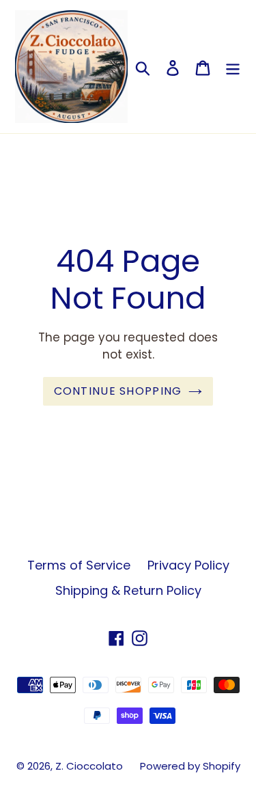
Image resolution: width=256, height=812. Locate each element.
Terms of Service (78, 565)
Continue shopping (118, 391)
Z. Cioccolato (89, 766)
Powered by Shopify (190, 766)
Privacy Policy (188, 565)
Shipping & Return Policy (128, 590)
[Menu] (233, 67)
